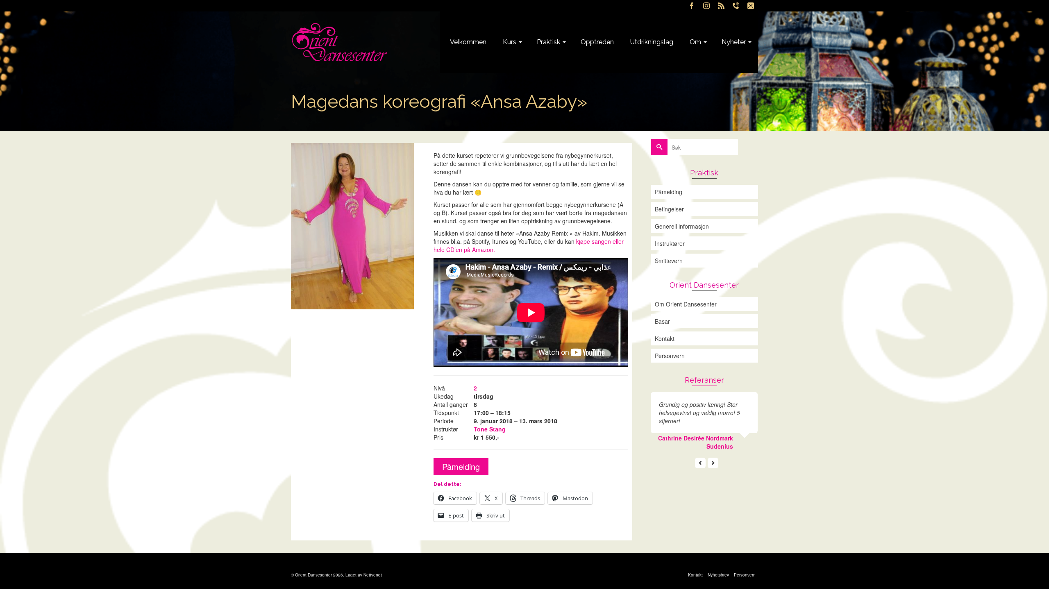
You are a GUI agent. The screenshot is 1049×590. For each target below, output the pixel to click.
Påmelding (461, 466)
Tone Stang (490, 429)
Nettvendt (372, 575)
